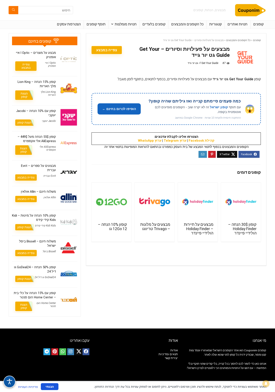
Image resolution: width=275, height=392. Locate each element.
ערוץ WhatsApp (149, 141)
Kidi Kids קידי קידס (45, 225)
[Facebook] (85, 351)
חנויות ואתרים (238, 24)
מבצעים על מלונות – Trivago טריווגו (155, 226)
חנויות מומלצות (126, 24)
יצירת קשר (171, 358)
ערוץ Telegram (175, 141)
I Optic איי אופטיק (50, 64)
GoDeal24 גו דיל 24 (45, 277)
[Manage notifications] (266, 383)
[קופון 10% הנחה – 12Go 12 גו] (111, 202)
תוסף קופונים (96, 24)
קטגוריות (215, 24)
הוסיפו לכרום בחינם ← (119, 109)
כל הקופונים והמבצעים (187, 24)
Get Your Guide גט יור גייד (203, 63)
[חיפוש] (13, 10)
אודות (174, 350)
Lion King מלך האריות (48, 93)
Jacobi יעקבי (49, 120)
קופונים (258, 24)
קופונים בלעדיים (153, 24)
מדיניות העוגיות (28, 387)
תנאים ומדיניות (168, 354)
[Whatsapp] (62, 351)
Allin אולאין (50, 197)
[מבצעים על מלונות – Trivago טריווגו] (154, 202)
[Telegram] (46, 351)
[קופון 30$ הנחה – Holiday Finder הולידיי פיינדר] (241, 202)
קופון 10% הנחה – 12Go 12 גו (112, 226)
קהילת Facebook (201, 141)
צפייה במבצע (106, 50)
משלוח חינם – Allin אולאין (38, 192)
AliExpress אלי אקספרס (48, 148)
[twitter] (78, 351)
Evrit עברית (49, 175)
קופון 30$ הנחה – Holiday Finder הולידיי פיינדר (242, 228)
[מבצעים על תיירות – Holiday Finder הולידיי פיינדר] (197, 202)
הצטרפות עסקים (69, 24)
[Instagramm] (70, 351)
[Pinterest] (54, 351)
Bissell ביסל (49, 251)
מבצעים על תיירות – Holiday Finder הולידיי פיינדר (198, 228)
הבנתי (50, 386)
